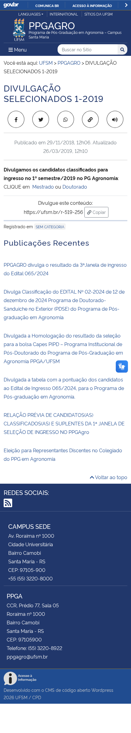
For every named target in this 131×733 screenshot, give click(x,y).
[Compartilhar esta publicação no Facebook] (16, 119)
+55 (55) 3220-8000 (30, 578)
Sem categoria (50, 226)
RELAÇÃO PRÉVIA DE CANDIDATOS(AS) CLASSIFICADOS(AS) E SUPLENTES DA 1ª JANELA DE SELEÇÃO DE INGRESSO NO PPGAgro (64, 423)
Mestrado (43, 186)
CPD (36, 697)
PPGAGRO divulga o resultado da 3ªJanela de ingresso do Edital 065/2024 (65, 268)
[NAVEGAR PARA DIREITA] (126, 5)
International (64, 13)
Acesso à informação (92, 5)
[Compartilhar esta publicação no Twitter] (40, 119)
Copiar (99, 212)
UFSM (21, 697)
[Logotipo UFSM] (19, 28)
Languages (29, 13)
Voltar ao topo (110, 477)
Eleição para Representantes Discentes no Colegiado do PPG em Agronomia (63, 454)
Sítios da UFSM (98, 13)
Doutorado (74, 186)
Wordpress (102, 690)
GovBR (11, 5)
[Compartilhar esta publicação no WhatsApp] (65, 119)
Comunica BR (47, 5)
